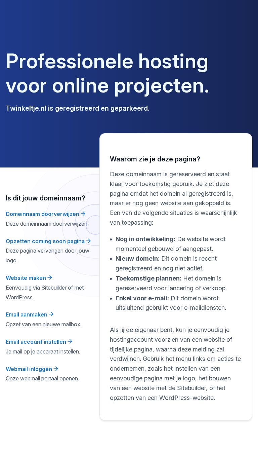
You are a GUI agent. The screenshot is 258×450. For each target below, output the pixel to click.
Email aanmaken (27, 314)
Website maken (26, 277)
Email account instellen (37, 341)
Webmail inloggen (29, 369)
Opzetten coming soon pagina (46, 241)
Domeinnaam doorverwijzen (43, 214)
